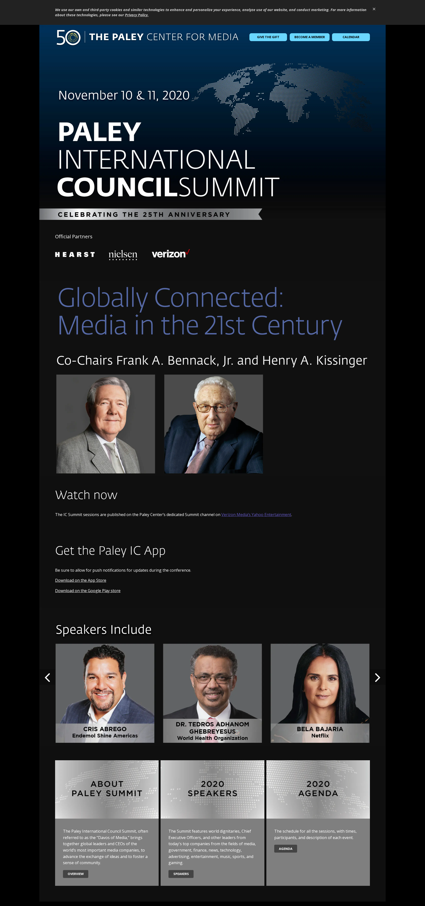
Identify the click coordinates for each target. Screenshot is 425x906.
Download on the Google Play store (88, 590)
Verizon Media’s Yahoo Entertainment (256, 514)
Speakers (181, 874)
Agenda (285, 848)
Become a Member (309, 37)
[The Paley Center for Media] (147, 37)
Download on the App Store (80, 580)
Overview (76, 874)
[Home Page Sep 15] (212, 122)
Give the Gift (268, 37)
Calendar (351, 37)
